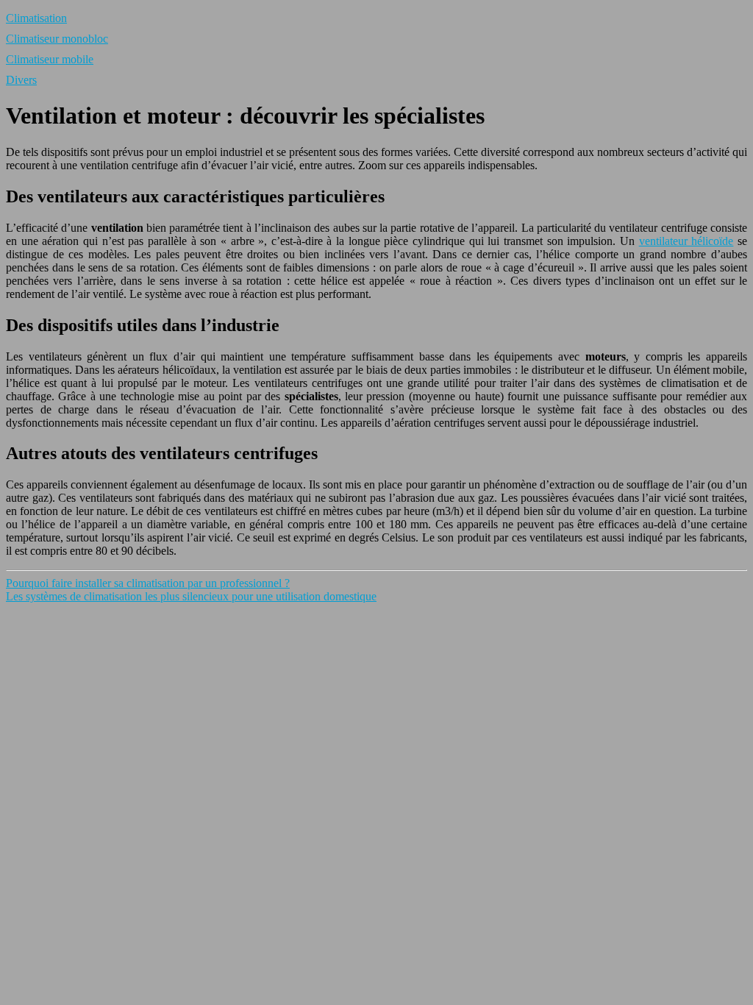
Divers (21, 80)
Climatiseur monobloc (57, 38)
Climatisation (36, 18)
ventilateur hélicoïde (686, 241)
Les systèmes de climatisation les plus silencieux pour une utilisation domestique (191, 596)
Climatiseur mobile (49, 59)
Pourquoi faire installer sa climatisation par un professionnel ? (148, 583)
